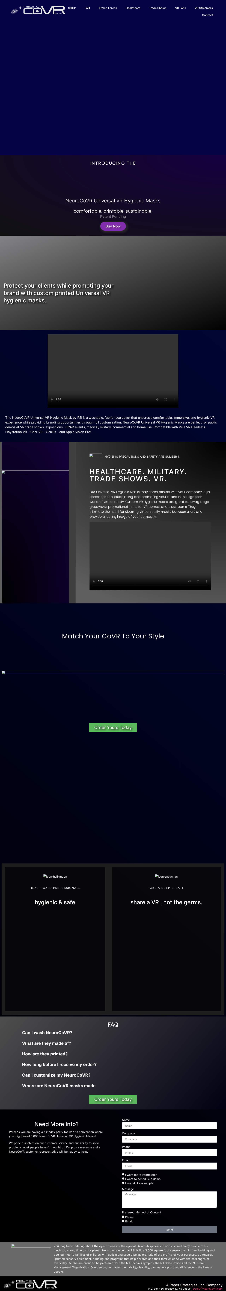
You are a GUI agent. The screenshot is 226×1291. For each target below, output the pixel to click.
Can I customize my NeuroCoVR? (56, 1075)
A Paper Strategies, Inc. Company (194, 1285)
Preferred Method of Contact (141, 1212)
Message (128, 1189)
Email (125, 1160)
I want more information (141, 1174)
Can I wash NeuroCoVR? (47, 1032)
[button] (113, 371)
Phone (126, 1147)
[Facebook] (45, 1161)
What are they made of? (46, 1043)
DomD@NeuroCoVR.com (207, 1288)
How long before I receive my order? (59, 1064)
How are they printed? (45, 1053)
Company (128, 1133)
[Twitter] (56, 1161)
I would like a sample (139, 1183)
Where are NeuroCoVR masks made (59, 1085)
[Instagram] (68, 1161)
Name (126, 1120)
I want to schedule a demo (143, 1179)
